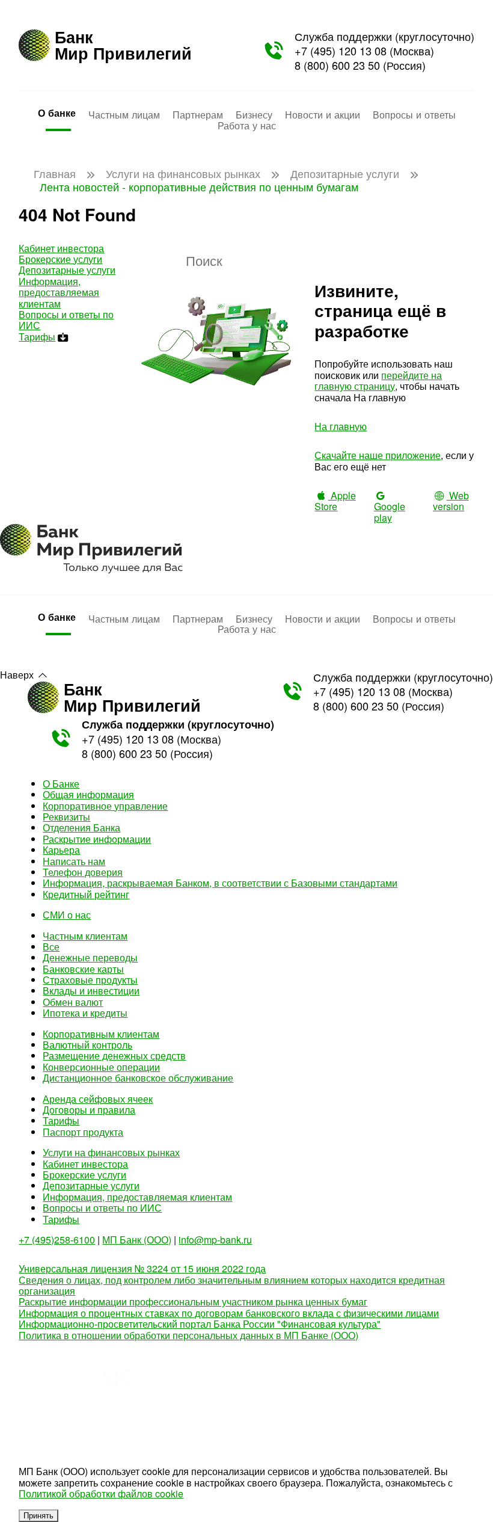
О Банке (61, 783)
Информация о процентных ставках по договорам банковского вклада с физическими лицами (229, 1313)
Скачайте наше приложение (377, 455)
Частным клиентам (85, 936)
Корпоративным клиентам (101, 1034)
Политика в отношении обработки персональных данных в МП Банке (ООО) (188, 1335)
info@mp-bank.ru (215, 1239)
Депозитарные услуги (67, 270)
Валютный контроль (87, 1045)
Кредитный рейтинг (86, 894)
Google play (389, 511)
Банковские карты (83, 969)
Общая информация (88, 794)
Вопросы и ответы (414, 114)
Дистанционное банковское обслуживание (138, 1078)
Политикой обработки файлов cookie (101, 1493)
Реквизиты (66, 817)
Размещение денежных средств (114, 1055)
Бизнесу (254, 114)
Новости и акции (322, 114)
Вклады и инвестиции (91, 990)
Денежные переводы (90, 957)
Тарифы (37, 337)
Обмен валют (73, 1002)
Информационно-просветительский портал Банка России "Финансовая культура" (200, 1324)
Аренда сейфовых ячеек (98, 1099)
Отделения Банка (81, 827)
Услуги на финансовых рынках (111, 1152)
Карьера (61, 850)
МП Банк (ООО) (136, 1239)
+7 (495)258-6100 (57, 1239)
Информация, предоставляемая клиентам (59, 292)
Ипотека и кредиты (85, 1013)
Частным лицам (124, 114)
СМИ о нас (67, 915)
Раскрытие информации (97, 839)
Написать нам (74, 861)
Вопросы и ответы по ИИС (66, 319)
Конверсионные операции (101, 1067)
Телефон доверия (83, 872)
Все (51, 947)
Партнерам (198, 114)
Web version (450, 500)
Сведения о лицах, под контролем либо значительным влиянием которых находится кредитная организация (232, 1285)
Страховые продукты (90, 980)
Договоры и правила (89, 1110)
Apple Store (334, 500)
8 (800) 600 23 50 (337, 65)
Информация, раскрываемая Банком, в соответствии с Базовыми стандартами (220, 883)
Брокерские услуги (60, 259)
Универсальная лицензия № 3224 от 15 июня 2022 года (142, 1268)
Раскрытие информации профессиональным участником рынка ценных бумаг (193, 1301)
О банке (57, 113)
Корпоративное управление (105, 806)
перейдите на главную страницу (378, 380)
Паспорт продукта (83, 1132)
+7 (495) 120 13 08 (341, 50)
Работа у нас (247, 125)
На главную (340, 426)
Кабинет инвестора (61, 248)
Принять (38, 1515)
